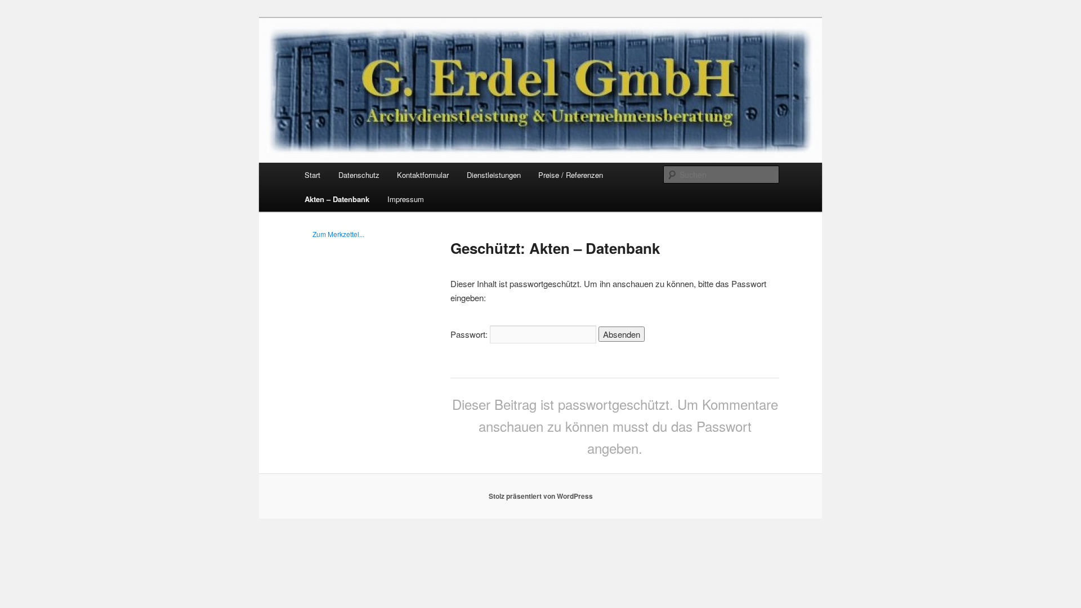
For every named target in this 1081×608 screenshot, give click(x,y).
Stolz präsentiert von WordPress (541, 496)
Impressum (405, 199)
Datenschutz (358, 174)
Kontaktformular (423, 174)
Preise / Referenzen (570, 174)
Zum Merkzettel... (338, 234)
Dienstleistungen (494, 174)
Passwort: (470, 334)
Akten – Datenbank (337, 199)
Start (312, 174)
